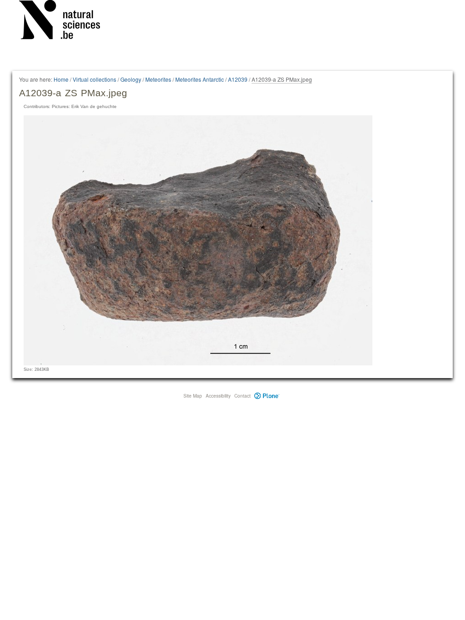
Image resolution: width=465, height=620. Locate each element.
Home (61, 79)
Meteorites (158, 79)
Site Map (192, 396)
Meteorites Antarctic (199, 79)
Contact (242, 396)
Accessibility (218, 396)
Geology (130, 79)
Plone (267, 396)
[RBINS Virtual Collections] (65, 21)
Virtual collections (94, 79)
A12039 (237, 79)
